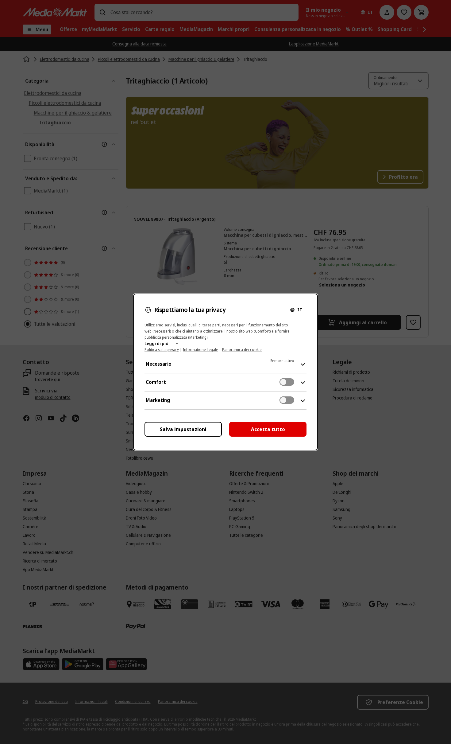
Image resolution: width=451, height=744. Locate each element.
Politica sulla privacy (162, 349)
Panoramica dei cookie (242, 349)
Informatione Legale (200, 349)
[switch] (286, 382)
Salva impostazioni (183, 429)
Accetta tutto (268, 429)
